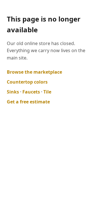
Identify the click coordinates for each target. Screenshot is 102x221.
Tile (47, 92)
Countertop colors (27, 82)
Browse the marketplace (34, 72)
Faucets (31, 92)
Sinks (13, 92)
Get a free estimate (28, 102)
